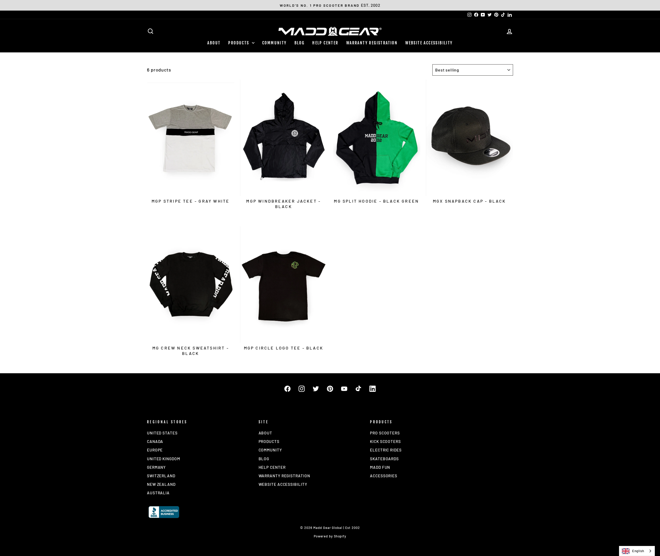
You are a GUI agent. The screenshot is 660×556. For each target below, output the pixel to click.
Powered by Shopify (330, 536)
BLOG (299, 42)
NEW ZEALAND (161, 484)
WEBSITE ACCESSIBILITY (428, 42)
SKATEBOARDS (384, 458)
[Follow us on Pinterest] (330, 389)
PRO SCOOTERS (385, 433)
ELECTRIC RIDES (386, 450)
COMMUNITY (274, 42)
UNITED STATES (162, 433)
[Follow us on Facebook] (287, 389)
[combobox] (637, 551)
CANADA (155, 441)
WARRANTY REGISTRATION (372, 42)
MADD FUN (380, 467)
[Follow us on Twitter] (316, 389)
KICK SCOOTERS (385, 441)
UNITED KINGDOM (163, 458)
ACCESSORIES (383, 475)
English (638, 551)
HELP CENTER (325, 42)
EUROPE (155, 450)
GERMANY (156, 467)
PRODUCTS (239, 42)
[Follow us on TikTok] (358, 389)
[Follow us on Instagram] (301, 389)
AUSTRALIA (158, 492)
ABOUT (213, 42)
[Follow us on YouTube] (344, 389)
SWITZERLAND (161, 475)
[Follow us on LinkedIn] (372, 389)
